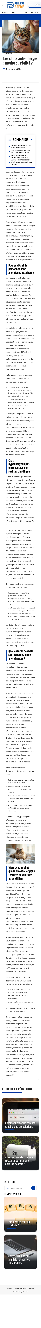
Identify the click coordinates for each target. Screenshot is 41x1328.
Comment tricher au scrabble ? (18, 1224)
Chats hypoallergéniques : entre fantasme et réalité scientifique (20, 151)
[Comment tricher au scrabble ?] (20, 1214)
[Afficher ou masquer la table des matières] (30, 140)
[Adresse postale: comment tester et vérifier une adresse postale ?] (20, 1153)
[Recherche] (32, 4)
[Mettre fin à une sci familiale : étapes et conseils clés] (20, 1252)
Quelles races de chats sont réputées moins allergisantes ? (20, 156)
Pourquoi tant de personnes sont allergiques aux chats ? (21, 146)
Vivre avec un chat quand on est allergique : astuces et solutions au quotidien (21, 162)
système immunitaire (22, 434)
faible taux (14, 510)
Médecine (9, 53)
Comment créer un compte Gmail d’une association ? (20, 1125)
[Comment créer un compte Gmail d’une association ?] (20, 1115)
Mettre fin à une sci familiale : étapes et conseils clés (18, 1259)
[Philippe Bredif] (16, 5)
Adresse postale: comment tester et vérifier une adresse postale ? (20, 1161)
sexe (22, 369)
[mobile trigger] (4, 5)
